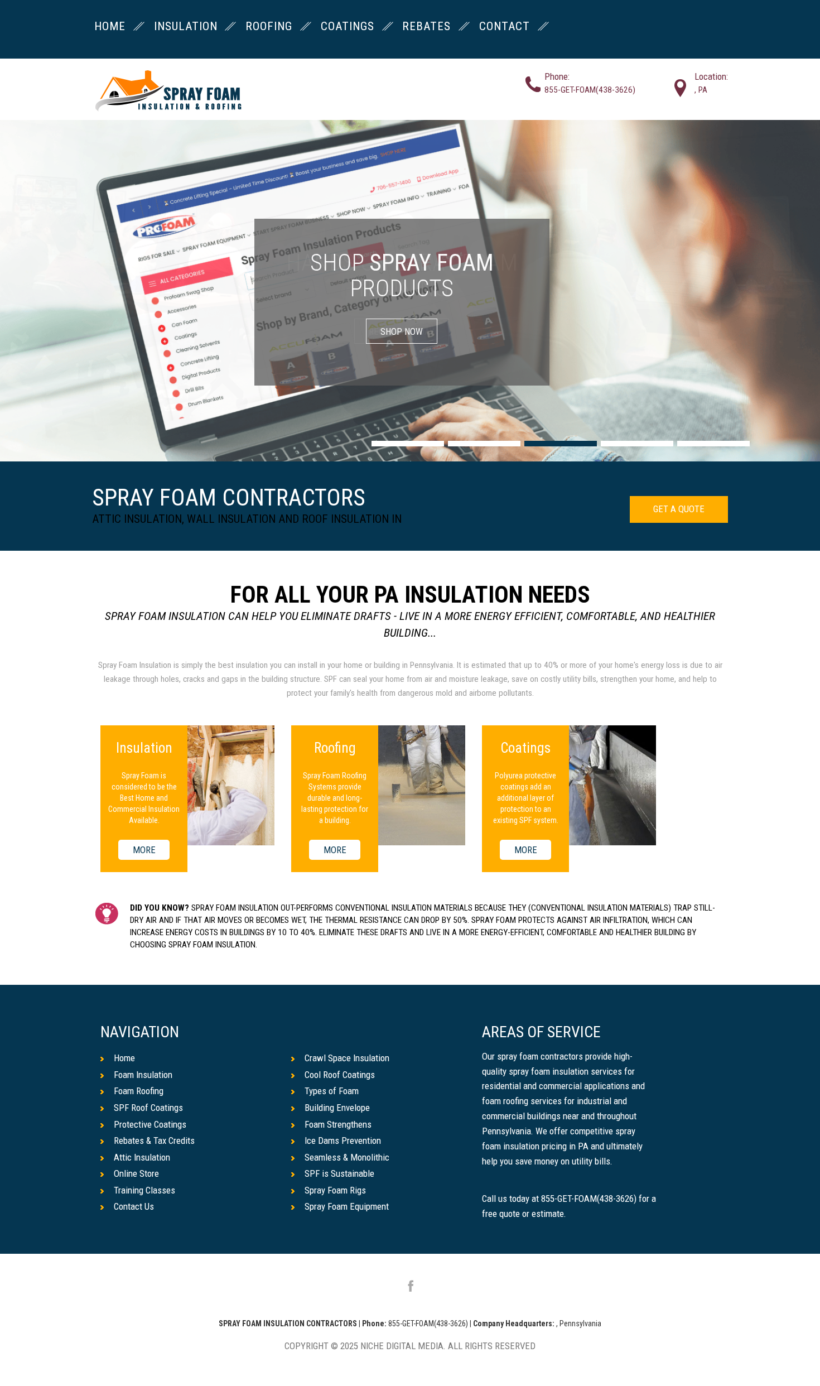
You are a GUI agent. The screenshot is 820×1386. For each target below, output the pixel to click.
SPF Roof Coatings (148, 1107)
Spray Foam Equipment (347, 1206)
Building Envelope (337, 1107)
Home (124, 1057)
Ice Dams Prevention (343, 1140)
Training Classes (144, 1190)
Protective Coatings (150, 1124)
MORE (144, 849)
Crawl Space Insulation (347, 1057)
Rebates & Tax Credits (154, 1140)
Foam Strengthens (338, 1124)
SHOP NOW (401, 331)
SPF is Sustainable (339, 1173)
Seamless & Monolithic (347, 1157)
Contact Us (134, 1206)
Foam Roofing (138, 1090)
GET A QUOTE (679, 508)
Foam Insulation (143, 1074)
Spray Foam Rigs (335, 1190)
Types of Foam (332, 1090)
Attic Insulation (142, 1157)
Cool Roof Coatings (340, 1074)
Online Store (136, 1173)
